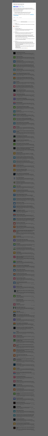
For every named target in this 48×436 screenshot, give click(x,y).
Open (14, 6)
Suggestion (20, 6)
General (23, 6)
